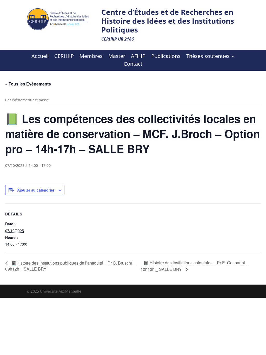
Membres (91, 57)
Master (116, 57)
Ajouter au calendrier (35, 190)
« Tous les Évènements (28, 84)
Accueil (40, 57)
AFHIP (138, 57)
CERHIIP (64, 57)
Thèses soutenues (208, 57)
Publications (166, 57)
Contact (133, 64)
